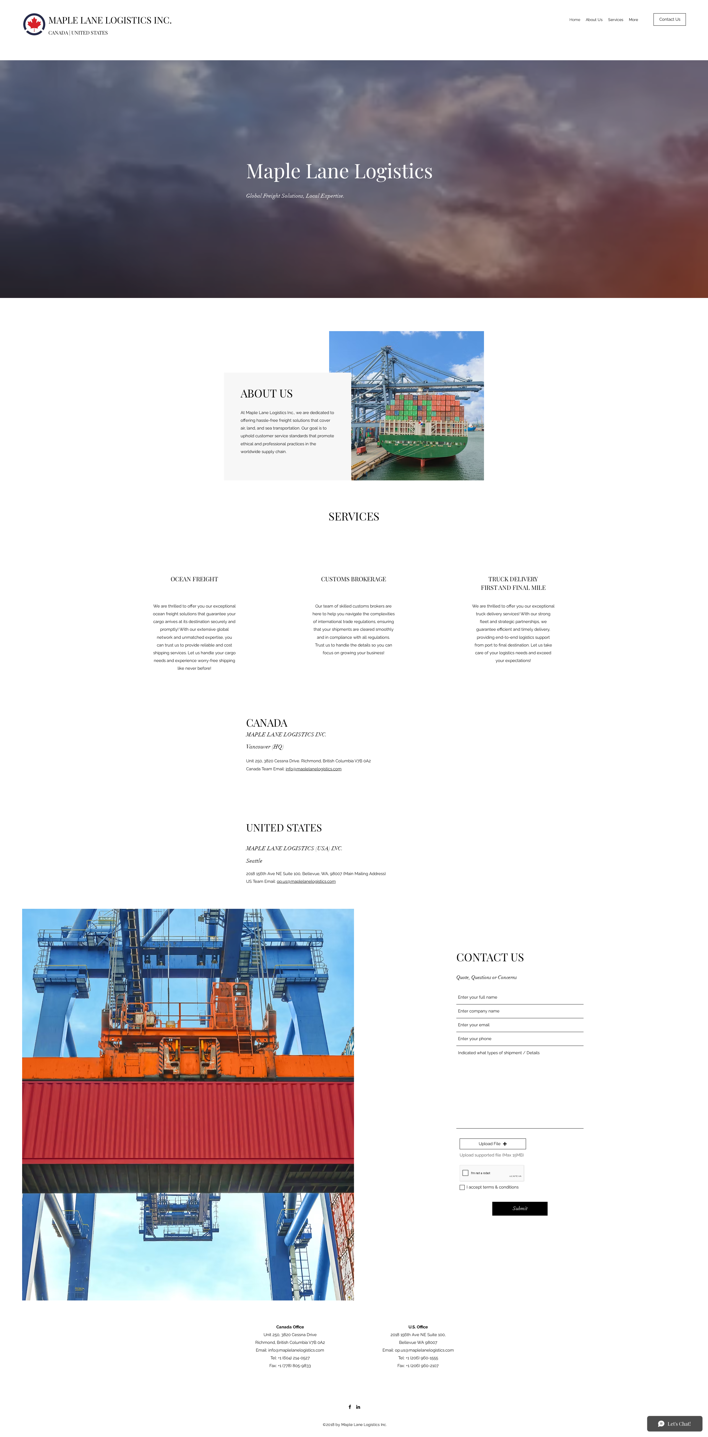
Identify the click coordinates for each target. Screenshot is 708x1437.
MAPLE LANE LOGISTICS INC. (110, 20)
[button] (493, 1144)
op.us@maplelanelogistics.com (306, 881)
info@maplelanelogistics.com (314, 768)
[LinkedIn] (358, 1407)
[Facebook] (350, 1407)
